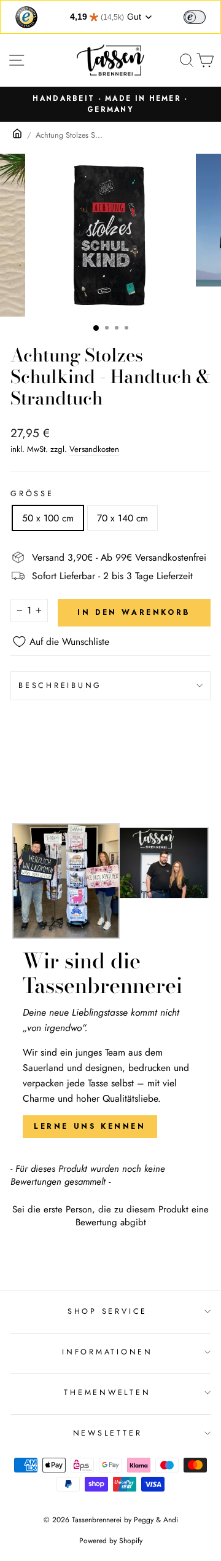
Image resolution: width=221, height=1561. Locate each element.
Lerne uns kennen (90, 1126)
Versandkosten (94, 449)
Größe (32, 493)
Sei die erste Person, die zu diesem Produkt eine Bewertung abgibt (110, 1216)
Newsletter (107, 1433)
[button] (110, 1214)
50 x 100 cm (48, 518)
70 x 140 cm (122, 518)
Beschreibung (60, 685)
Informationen (107, 1351)
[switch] (195, 17)
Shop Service (107, 1311)
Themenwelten (107, 1392)
